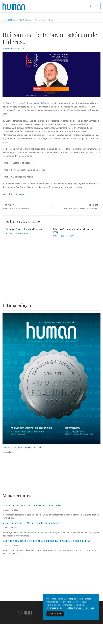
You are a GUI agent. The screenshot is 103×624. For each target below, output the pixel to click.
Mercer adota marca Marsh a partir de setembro (31, 523)
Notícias (21, 48)
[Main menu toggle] (98, 6)
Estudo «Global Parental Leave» (24, 229)
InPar (43, 103)
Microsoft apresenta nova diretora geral (73, 230)
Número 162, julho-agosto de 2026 (22, 447)
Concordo (55, 614)
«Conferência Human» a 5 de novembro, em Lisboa (32, 505)
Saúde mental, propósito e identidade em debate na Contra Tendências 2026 (46, 540)
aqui (22, 194)
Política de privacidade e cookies (80, 608)
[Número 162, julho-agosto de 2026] (51, 378)
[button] (91, 6)
